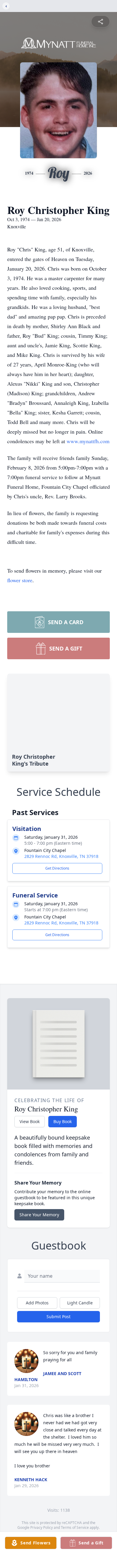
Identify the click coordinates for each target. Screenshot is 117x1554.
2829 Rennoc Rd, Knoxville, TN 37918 (61, 856)
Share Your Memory (39, 1214)
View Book (30, 1121)
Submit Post (58, 1316)
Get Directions (57, 868)
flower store (19, 580)
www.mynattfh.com (88, 441)
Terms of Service (75, 1527)
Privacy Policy (41, 1527)
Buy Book (62, 1121)
